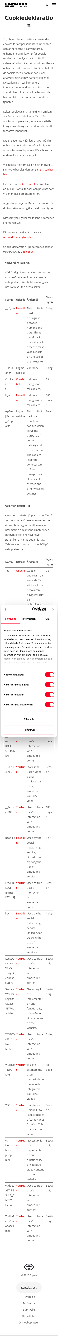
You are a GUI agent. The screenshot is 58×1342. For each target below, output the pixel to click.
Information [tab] (29, 618)
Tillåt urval (29, 729)
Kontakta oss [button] (29, 1287)
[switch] (49, 684)
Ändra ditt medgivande (17, 237)
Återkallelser (29, 1316)
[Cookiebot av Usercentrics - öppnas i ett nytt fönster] (34, 609)
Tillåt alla (29, 719)
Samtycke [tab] (10, 618)
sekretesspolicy (28, 184)
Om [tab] (47, 618)
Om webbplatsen (29, 1322)
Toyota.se (29, 1297)
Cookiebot (27, 251)
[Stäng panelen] (53, 609)
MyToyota (29, 1303)
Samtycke (29, 1309)
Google (20, 570)
